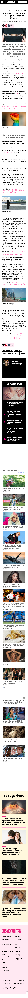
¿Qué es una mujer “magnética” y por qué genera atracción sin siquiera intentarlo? (12, 851)
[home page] (9, 2)
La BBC (17, 93)
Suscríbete (22, 2)
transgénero (7, 350)
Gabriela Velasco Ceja (20, 21)
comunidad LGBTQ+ (10, 353)
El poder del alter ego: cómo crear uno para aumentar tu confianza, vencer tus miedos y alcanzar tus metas (14, 912)
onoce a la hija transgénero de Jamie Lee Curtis (14, 334)
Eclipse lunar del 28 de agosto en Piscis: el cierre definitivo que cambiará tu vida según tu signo (13, 821)
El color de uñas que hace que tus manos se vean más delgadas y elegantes (15, 431)
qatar (23, 353)
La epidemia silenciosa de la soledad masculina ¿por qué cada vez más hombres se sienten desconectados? (14, 881)
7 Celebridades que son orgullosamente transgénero (14, 284)
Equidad (14, 8)
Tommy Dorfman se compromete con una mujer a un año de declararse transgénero (13, 253)
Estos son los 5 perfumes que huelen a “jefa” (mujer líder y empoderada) (15, 405)
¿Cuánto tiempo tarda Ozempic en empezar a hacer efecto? (14, 439)
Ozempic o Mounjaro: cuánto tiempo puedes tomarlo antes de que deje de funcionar (14, 414)
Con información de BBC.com (12, 338)
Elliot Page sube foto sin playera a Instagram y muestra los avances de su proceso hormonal (14, 106)
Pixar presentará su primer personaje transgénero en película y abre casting (13, 190)
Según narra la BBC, (7, 152)
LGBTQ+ (18, 350)
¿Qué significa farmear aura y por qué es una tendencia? (14, 422)
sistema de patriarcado (18, 73)
